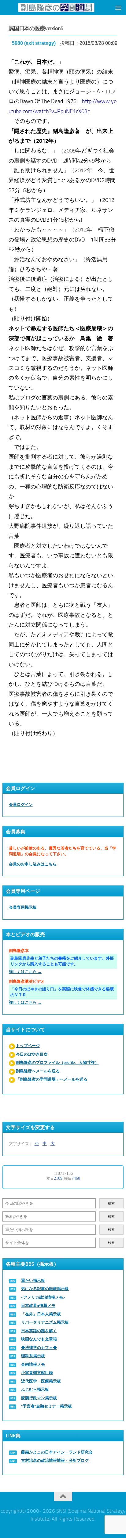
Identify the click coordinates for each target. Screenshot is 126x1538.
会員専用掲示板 (23, 907)
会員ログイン (21, 804)
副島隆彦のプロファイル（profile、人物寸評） (57, 1062)
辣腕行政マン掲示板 (39, 1398)
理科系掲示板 (33, 1356)
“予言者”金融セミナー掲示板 (46, 1406)
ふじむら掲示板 (35, 1389)
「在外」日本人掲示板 (41, 1314)
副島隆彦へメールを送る (38, 1071)
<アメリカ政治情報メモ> (43, 1297)
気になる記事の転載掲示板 (45, 1288)
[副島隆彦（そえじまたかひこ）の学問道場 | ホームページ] (55, 7)
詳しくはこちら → (25, 971)
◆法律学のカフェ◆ (39, 1347)
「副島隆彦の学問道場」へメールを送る (51, 1079)
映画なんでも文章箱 (39, 1339)
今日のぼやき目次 (32, 1054)
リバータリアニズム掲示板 (45, 1322)
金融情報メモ (33, 1364)
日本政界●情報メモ (38, 1305)
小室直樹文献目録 (37, 1372)
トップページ (28, 1045)
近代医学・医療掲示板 (41, 1381)
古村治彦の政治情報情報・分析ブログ (55, 1460)
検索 (111, 1203)
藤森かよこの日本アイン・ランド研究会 (57, 1452)
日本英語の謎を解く (39, 1331)
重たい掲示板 (33, 1280)
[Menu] (118, 7)
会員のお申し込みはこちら (33, 864)
